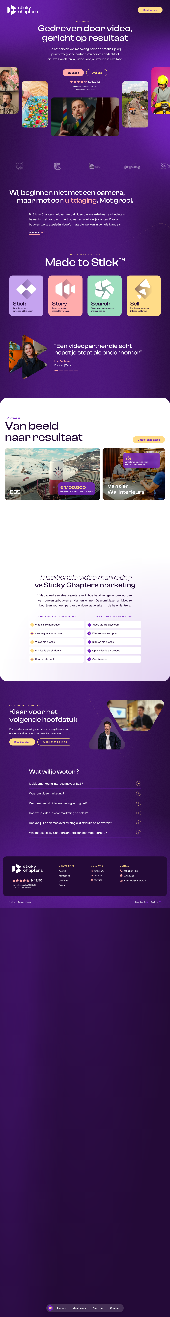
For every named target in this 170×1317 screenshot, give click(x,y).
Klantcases (64, 875)
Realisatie (154, 902)
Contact (63, 885)
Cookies (12, 902)
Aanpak (62, 871)
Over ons (63, 880)
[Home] (22, 10)
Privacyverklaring (24, 902)
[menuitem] (50, 1308)
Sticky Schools (140, 902)
